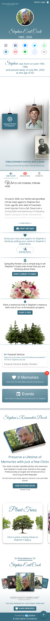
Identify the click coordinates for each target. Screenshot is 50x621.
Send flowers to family (24, 274)
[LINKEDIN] (6, 52)
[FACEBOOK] (15, 45)
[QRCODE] (6, 45)
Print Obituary (26, 229)
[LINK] (44, 52)
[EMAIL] (15, 52)
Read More (25, 223)
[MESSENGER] (25, 45)
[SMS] (25, 52)
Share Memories (26, 608)
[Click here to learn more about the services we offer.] (25, 598)
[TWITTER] (34, 45)
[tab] (11, 174)
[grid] (25, 128)
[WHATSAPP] (44, 45)
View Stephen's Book (25, 486)
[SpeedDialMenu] (43, 614)
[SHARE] (34, 52)
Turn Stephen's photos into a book (25, 162)
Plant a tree (25, 312)
